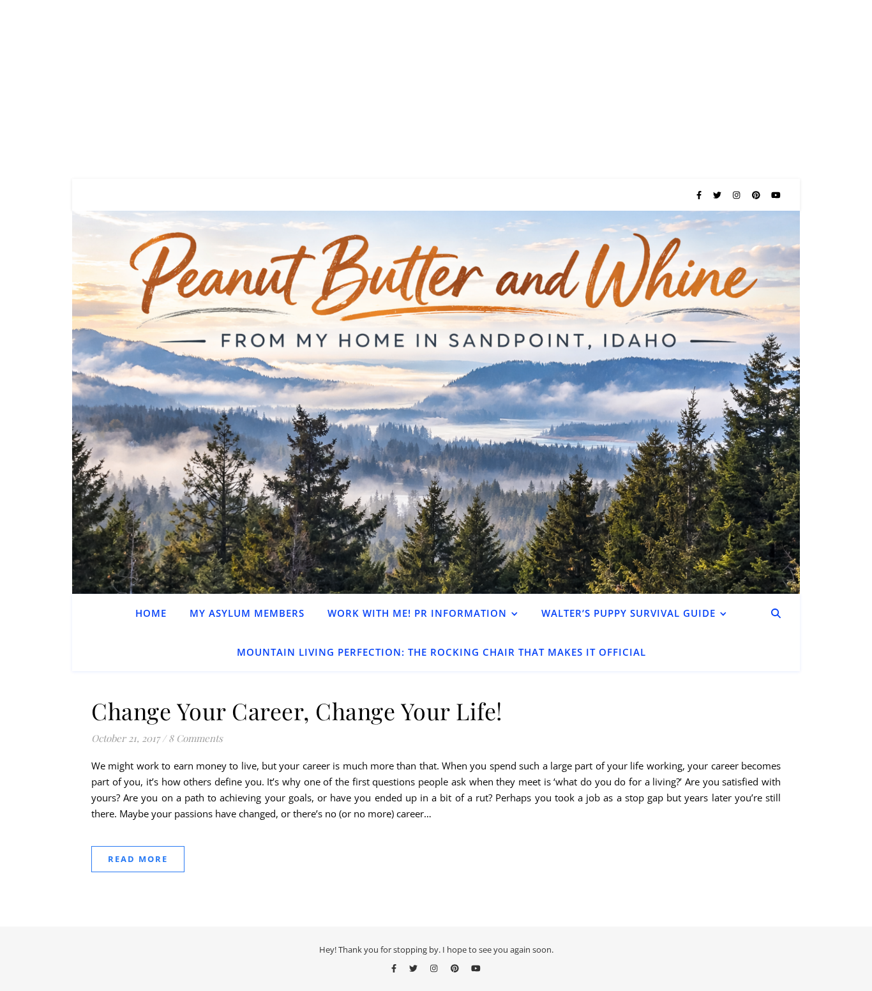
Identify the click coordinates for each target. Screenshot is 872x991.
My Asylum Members (247, 613)
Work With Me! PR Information (417, 613)
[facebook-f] (699, 194)
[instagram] (737, 194)
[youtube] (776, 194)
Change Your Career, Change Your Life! (296, 710)
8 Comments (196, 738)
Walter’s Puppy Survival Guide (628, 613)
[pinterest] (757, 194)
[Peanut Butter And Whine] (436, 402)
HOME (151, 613)
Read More (138, 859)
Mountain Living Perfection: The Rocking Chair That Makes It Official (441, 652)
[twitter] (718, 194)
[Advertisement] (383, 89)
